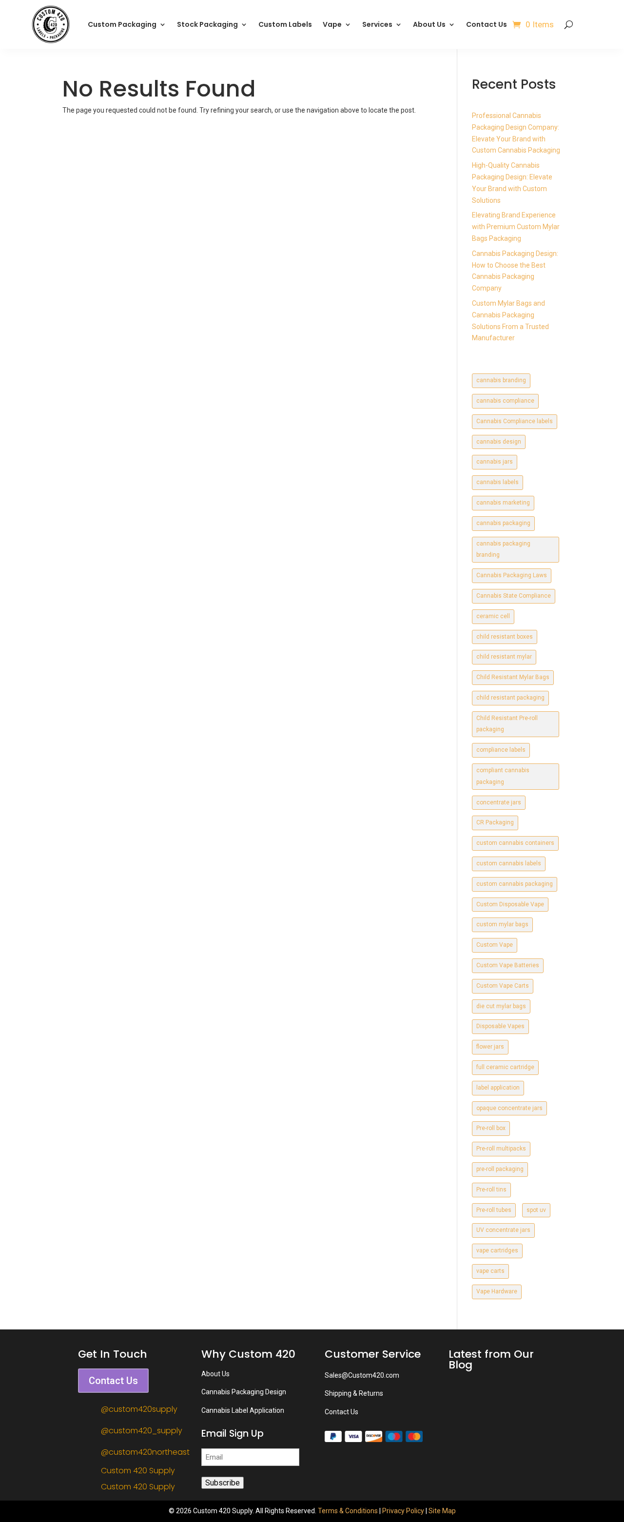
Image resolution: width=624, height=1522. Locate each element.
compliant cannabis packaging (502, 776)
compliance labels (501, 749)
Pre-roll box (491, 1128)
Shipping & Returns (354, 1393)
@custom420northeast (145, 1452)
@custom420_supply (141, 1430)
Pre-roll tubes (493, 1210)
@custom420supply (139, 1409)
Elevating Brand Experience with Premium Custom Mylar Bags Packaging (516, 226)
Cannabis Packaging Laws (511, 575)
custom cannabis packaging (514, 883)
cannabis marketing (503, 502)
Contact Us (486, 24)
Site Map (442, 1511)
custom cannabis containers (515, 842)
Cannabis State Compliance (513, 595)
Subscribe (222, 1482)
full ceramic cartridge (505, 1067)
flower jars (490, 1046)
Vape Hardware (496, 1291)
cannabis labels (497, 482)
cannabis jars (494, 461)
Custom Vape (494, 944)
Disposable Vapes (500, 1026)
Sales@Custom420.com (362, 1375)
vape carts (490, 1271)
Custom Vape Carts (502, 985)
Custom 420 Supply (138, 1470)
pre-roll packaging (500, 1169)
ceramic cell (493, 616)
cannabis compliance (505, 400)
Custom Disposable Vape (510, 904)
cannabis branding (501, 380)
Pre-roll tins (491, 1189)
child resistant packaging (510, 697)
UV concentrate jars (503, 1230)
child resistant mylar (504, 656)
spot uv (536, 1210)
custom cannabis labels (508, 863)
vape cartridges (497, 1250)
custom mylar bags (502, 924)
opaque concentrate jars (509, 1108)
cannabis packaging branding (503, 549)
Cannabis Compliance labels (514, 421)
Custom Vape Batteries (507, 965)
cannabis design (498, 441)
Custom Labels (285, 24)
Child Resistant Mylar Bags (512, 677)
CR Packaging (495, 822)
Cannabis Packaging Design (243, 1392)
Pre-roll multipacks (501, 1148)
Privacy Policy (403, 1511)
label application (498, 1087)
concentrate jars (498, 802)
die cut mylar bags (501, 1006)
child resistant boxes (504, 636)
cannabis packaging (503, 523)
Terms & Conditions (348, 1511)
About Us (429, 24)
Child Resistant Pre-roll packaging (507, 724)
